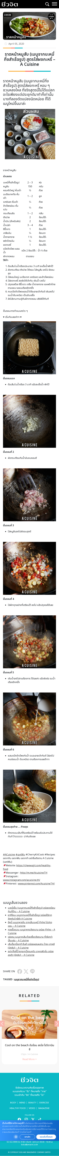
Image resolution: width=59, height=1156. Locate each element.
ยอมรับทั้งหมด (46, 1136)
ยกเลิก (27, 1136)
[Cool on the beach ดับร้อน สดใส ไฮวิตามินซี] (29, 1037)
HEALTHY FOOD (18, 1108)
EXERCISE (44, 1102)
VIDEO (32, 1108)
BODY (13, 1102)
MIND (22, 1102)
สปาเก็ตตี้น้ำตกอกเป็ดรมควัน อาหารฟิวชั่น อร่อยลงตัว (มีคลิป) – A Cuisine (31, 953)
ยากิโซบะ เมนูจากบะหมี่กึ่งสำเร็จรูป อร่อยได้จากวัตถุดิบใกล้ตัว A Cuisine (30, 917)
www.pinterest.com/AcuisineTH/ (36, 884)
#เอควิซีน (20, 854)
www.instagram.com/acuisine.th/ (21, 880)
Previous (2, 1024)
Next (56, 1024)
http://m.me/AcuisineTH (33, 873)
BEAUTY (32, 1102)
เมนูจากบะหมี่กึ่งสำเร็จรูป (26, 979)
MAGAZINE (43, 1108)
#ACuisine (9, 854)
